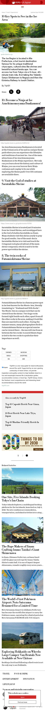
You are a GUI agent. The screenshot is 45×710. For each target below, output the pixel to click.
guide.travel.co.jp (6, 54)
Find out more (22, 702)
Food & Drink (21, 674)
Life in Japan (9, 684)
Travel (6, 674)
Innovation (29, 679)
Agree (22, 697)
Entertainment (11, 679)
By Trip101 (6, 85)
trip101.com (5, 385)
